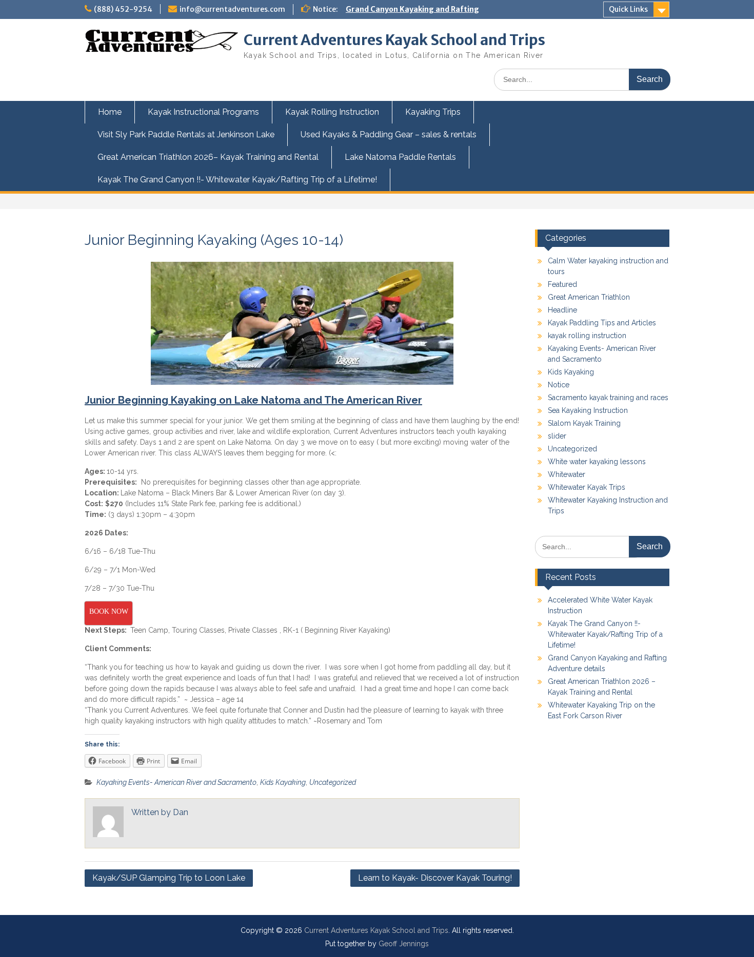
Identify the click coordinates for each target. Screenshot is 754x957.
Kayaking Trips (433, 112)
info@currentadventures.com (232, 9)
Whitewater (566, 474)
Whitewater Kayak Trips (586, 487)
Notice (558, 385)
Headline (562, 310)
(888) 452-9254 (123, 9)
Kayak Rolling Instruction (332, 112)
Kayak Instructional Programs (203, 112)
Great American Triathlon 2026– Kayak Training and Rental (208, 157)
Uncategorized (332, 782)
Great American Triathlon (589, 297)
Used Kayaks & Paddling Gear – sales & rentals (389, 134)
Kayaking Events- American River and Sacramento (176, 782)
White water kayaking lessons (597, 461)
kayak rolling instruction (587, 335)
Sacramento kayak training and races (608, 397)
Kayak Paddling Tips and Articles (602, 323)
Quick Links (628, 9)
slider (557, 436)
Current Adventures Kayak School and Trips (394, 40)
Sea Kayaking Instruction (588, 410)
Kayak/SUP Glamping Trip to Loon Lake (168, 878)
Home (110, 112)
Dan (180, 812)
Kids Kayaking (283, 782)
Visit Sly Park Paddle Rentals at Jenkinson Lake (185, 134)
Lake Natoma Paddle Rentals (400, 157)
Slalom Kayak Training (584, 423)
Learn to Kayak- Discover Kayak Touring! (435, 878)
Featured (562, 284)
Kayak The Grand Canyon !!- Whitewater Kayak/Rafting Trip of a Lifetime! (237, 179)
